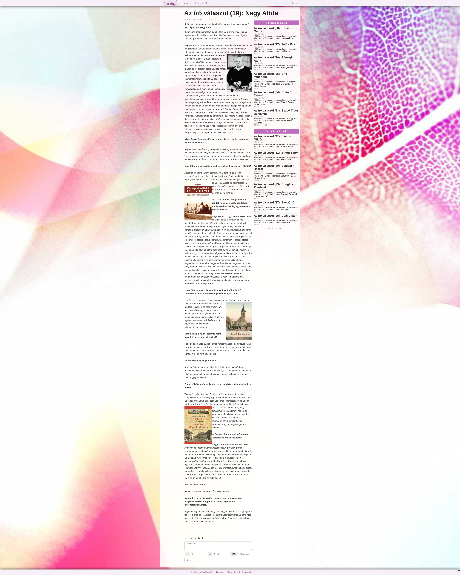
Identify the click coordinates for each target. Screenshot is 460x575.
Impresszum (220, 572)
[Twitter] (262, 572)
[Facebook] (254, 572)
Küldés (188, 560)
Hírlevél (237, 572)
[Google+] (258, 572)
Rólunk (229, 572)
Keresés (294, 3)
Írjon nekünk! (201, 3)
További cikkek (274, 228)
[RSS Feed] (265, 572)
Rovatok (186, 3)
